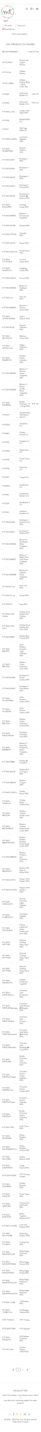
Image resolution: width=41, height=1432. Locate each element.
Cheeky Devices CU (24, 433)
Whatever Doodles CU (24, 512)
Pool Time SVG (23, 586)
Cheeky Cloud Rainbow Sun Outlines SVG (25, 615)
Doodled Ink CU (24, 486)
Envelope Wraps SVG (24, 205)
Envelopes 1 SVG (24, 159)
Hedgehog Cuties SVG (24, 269)
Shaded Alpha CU (25, 120)
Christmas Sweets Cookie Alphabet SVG (23, 1076)
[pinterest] (17, 1414)
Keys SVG (23, 604)
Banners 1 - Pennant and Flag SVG (24, 215)
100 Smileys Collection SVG (24, 1338)
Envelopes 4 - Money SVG (25, 186)
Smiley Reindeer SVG (23, 1137)
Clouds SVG (24, 595)
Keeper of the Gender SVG (25, 880)
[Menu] (37, 8)
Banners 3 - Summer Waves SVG (24, 307)
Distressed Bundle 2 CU (24, 103)
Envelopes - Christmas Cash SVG (24, 734)
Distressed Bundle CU (24, 94)
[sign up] (26, 1414)
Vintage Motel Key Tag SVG (24, 981)
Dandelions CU (24, 424)
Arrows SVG (24, 278)
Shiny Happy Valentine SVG (24, 1292)
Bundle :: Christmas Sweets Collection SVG (23, 1115)
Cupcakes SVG (23, 234)
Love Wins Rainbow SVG (25, 1225)
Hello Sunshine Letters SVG (24, 699)
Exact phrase (10, 29)
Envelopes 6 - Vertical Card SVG (25, 522)
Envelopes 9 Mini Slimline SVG (24, 688)
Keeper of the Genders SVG (25, 889)
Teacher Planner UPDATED (24, 1349)
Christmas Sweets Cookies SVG (25, 1089)
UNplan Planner (22, 72)
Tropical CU (24, 477)
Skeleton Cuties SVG (24, 337)
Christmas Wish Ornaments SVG (24, 993)
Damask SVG (25, 225)
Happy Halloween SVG (23, 347)
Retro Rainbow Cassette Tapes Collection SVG (23, 650)
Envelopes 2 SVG (24, 168)
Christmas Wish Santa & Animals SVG (24, 1033)
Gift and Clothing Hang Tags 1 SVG (24, 943)
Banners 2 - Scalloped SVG (24, 287)
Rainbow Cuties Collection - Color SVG (24, 665)
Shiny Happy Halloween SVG (24, 1281)
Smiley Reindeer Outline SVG (24, 1148)
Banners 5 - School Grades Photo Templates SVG (24, 389)
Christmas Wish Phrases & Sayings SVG (25, 1007)
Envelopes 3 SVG (24, 177)
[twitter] (21, 1414)
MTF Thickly (24, 1320)
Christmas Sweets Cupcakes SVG (23, 1101)
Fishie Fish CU (23, 468)
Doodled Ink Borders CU (24, 494)
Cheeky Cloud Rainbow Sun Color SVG (25, 627)
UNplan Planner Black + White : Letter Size (25, 83)
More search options (19, 34)
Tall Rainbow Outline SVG (24, 1311)
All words (8, 25)
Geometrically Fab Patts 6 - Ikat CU (25, 414)
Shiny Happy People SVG (24, 1271)
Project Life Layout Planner (24, 62)
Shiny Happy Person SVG (24, 1263)
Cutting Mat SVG (24, 1243)
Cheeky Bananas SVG (23, 1185)
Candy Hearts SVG (24, 1166)
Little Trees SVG (24, 1127)
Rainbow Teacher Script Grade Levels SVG (24, 827)
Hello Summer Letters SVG (24, 710)
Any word (21, 25)
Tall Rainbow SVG (24, 1302)
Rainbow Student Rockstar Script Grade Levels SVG (24, 841)
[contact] (30, 1414)
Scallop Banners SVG (25, 1158)
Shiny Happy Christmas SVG (24, 1253)
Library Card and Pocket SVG (24, 1205)
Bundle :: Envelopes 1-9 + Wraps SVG (25, 403)
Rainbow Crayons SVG (23, 782)
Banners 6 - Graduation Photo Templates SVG (24, 544)
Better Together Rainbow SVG (25, 1215)
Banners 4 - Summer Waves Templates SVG (24, 373)
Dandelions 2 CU (24, 442)
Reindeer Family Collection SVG (23, 359)
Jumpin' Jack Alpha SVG (24, 111)
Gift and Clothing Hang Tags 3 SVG (24, 969)
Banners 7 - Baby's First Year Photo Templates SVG (24, 559)
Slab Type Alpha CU (23, 129)
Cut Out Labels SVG (24, 260)
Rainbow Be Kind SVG (24, 761)
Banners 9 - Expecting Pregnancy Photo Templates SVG (24, 748)
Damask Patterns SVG (23, 150)
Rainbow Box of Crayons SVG (24, 771)
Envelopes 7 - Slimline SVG (25, 532)
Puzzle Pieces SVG (25, 251)
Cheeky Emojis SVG (24, 792)
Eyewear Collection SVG (23, 327)
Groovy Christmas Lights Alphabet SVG (23, 903)
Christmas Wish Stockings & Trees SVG (24, 1046)
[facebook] (14, 1414)
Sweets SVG (24, 243)
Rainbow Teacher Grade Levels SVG (25, 814)
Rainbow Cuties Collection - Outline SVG (24, 722)
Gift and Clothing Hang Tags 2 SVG (24, 956)
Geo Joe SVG (23, 297)
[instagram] (10, 1414)
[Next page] (27, 1369)
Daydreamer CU (24, 451)
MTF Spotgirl (25, 1328)
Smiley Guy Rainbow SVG (25, 1234)
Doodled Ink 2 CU (25, 503)
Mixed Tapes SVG (24, 1195)
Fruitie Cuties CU (25, 459)
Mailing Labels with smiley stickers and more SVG (24, 929)
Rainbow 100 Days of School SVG (24, 870)
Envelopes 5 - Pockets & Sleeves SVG (25, 196)
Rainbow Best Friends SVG (25, 637)
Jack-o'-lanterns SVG (25, 317)
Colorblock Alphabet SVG (24, 916)
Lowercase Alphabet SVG (23, 139)
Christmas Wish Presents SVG (23, 1020)
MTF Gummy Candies (25, 1175)
